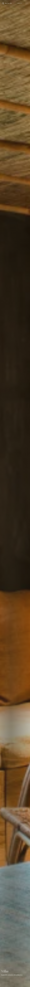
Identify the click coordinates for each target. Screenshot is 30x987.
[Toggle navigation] (27, 2)
